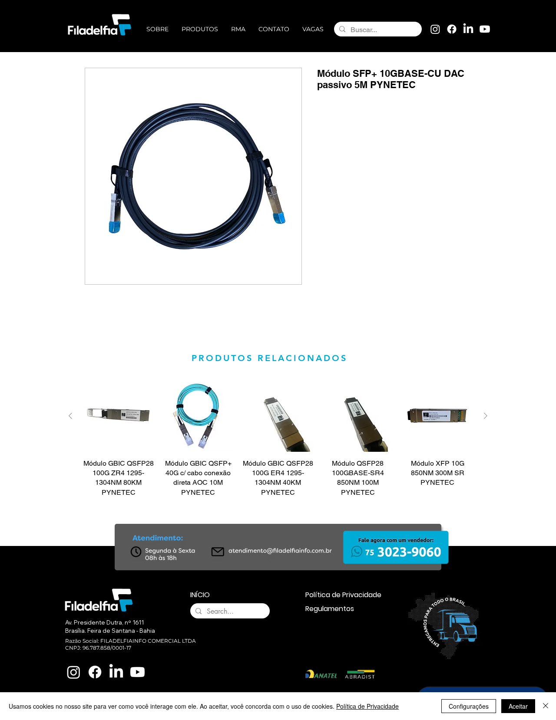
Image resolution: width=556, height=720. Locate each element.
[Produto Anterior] (70, 416)
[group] (278, 439)
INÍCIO (200, 595)
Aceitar (518, 706)
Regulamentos (329, 609)
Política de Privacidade (343, 595)
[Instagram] (435, 29)
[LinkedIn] (468, 29)
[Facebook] (452, 29)
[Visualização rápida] (118, 416)
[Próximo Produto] (485, 416)
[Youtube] (485, 29)
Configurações (469, 706)
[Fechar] (545, 706)
